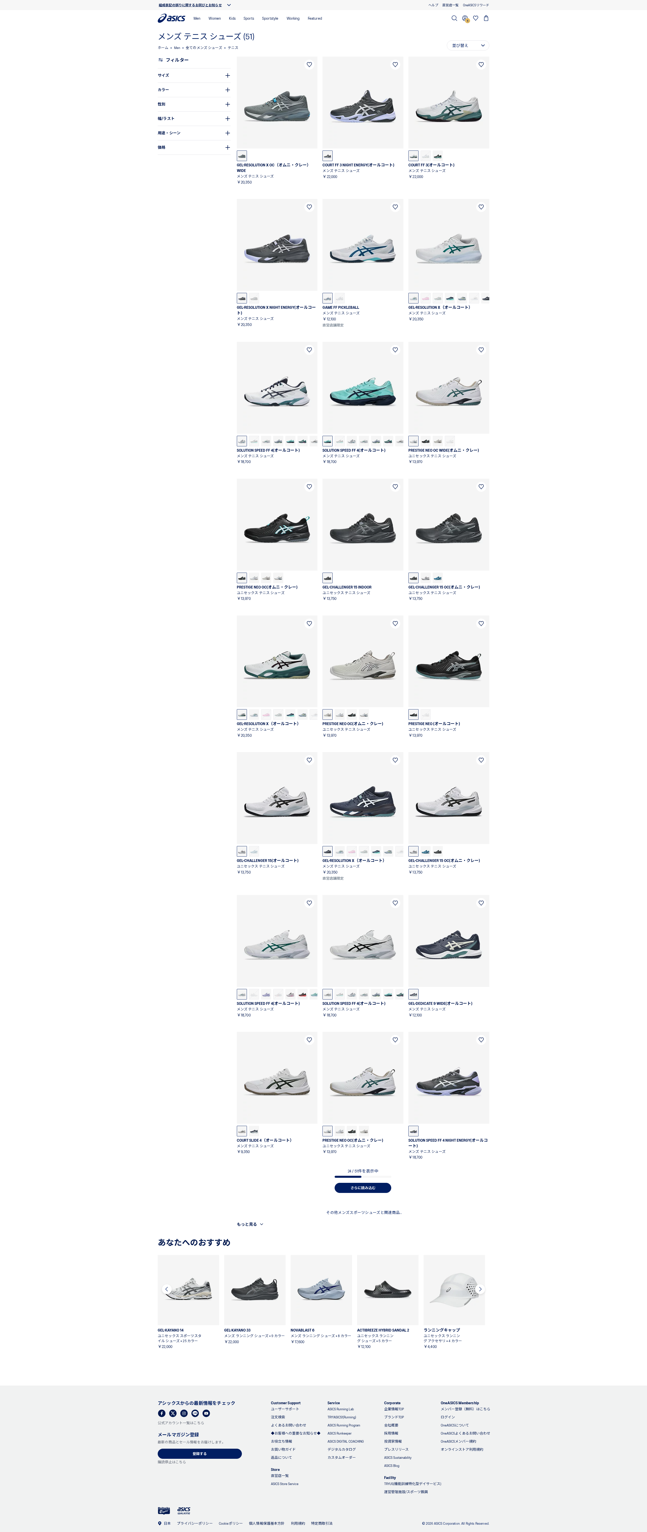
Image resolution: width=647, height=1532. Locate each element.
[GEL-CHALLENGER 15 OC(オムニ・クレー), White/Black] (426, 578)
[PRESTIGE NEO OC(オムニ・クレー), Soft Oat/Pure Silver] (266, 578)
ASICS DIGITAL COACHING (346, 1441)
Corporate (392, 1402)
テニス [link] (233, 47)
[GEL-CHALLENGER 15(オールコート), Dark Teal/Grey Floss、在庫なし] (254, 851)
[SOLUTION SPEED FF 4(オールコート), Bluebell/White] (266, 994)
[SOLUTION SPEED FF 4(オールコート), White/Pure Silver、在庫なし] (254, 994)
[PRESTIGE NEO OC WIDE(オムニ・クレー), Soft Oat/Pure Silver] (438, 441)
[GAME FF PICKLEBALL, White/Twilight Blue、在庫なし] (340, 298)
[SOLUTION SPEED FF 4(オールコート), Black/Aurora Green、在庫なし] (254, 441)
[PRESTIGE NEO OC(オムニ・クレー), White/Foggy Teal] (278, 578)
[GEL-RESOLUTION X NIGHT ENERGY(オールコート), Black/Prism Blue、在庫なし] (254, 298)
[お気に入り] (476, 18)
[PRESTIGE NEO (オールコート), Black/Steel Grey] (413, 714)
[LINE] (195, 1413)
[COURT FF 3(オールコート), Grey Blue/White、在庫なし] (426, 155)
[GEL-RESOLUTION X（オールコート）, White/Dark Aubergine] (242, 714)
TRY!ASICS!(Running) (342, 1417)
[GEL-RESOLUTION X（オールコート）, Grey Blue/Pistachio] (462, 298)
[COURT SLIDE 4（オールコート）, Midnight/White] (254, 1131)
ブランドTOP (394, 1417)
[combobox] (468, 45)
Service (334, 1402)
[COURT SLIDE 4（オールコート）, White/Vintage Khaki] (242, 1131)
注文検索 (278, 1417)
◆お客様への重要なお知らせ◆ (295, 1433)
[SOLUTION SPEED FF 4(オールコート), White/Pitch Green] (266, 441)
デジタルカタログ (342, 1449)
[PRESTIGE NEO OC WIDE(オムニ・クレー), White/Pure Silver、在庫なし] (450, 441)
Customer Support (286, 1402)
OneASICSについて (455, 1425)
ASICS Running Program (344, 1425)
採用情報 (391, 1433)
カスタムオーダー (342, 1457)
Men (197, 18)
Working (293, 18)
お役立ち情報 (281, 1441)
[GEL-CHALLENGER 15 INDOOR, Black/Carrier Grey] (327, 578)
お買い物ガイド (283, 1449)
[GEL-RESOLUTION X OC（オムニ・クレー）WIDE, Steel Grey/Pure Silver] (242, 155)
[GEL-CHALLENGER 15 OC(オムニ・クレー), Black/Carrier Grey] (413, 578)
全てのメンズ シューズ (204, 47)
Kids (232, 18)
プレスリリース (396, 1449)
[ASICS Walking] (183, 1511)
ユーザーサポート (285, 1409)
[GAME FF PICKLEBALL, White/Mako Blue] (327, 298)
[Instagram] (184, 1413)
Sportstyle (270, 18)
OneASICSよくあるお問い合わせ (465, 1433)
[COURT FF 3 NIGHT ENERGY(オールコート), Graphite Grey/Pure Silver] (327, 155)
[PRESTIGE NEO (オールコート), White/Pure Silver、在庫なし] (426, 714)
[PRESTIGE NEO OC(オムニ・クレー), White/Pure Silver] (254, 578)
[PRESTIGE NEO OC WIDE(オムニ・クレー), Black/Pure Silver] (426, 441)
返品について (281, 1457)
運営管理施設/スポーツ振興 (406, 1492)
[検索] (454, 18)
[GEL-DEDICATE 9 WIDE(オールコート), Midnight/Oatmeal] (413, 994)
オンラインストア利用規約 (462, 1449)
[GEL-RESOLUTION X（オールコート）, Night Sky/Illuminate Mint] (450, 298)
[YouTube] (206, 1413)
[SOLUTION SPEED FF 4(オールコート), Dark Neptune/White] (302, 441)
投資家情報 (393, 1441)
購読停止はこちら (172, 1462)
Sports (249, 18)
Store (275, 1469)
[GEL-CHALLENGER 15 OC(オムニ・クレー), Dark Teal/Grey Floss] (438, 578)
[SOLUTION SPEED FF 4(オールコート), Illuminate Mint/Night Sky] (290, 441)
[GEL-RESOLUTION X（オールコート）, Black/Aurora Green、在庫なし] (438, 298)
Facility (390, 1477)
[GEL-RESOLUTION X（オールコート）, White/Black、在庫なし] (474, 298)
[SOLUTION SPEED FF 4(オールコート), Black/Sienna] (302, 994)
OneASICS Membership (460, 1402)
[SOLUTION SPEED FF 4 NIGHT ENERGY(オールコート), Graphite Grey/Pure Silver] (413, 1131)
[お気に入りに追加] (309, 65)
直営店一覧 (280, 1475)
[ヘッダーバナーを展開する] (229, 5)
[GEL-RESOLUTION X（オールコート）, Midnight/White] (327, 851)
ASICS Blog (391, 1465)
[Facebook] (162, 1413)
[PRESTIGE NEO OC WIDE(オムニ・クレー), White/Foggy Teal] (413, 441)
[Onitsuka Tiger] (164, 1511)
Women (215, 18)
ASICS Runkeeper (340, 1433)
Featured (315, 18)
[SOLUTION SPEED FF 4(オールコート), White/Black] (327, 994)
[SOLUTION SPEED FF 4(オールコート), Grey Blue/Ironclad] (278, 441)
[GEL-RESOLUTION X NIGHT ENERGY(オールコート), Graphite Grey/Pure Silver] (242, 298)
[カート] (486, 18)
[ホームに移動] (172, 18)
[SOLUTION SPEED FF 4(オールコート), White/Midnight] (242, 441)
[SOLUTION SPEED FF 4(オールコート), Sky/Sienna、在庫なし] (278, 994)
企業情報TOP (394, 1409)
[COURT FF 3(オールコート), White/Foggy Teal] (413, 155)
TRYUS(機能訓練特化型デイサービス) (412, 1484)
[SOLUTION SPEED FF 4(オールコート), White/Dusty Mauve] (290, 994)
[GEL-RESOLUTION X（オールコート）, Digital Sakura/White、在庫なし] (426, 298)
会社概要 (391, 1425)
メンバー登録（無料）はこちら (465, 1409)
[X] (173, 1413)
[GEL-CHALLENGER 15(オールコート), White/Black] (242, 851)
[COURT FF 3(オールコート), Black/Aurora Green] (438, 155)
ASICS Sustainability (397, 1457)
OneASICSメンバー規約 (458, 1441)
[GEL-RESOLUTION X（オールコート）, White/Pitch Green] (413, 298)
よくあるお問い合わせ (288, 1425)
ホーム (163, 47)
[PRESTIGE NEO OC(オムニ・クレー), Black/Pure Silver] (242, 578)
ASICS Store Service (284, 1484)
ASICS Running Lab (341, 1409)
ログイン (448, 1417)
